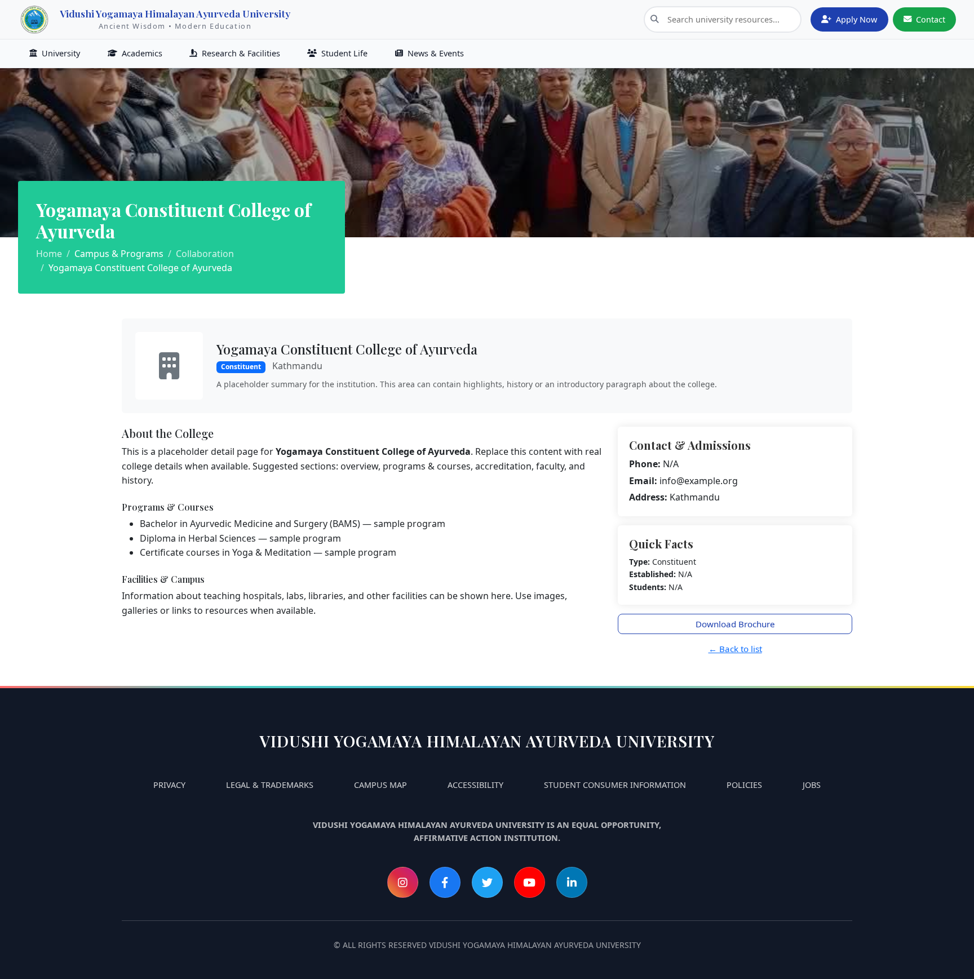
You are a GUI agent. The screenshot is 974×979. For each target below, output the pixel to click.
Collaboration (205, 253)
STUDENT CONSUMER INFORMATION (615, 784)
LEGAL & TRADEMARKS (269, 784)
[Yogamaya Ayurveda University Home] (34, 19)
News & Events (436, 53)
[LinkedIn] (571, 882)
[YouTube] (529, 882)
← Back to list (735, 648)
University (61, 53)
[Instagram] (402, 882)
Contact (930, 19)
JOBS (812, 784)
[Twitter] (487, 882)
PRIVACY (169, 784)
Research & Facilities (241, 53)
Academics (142, 53)
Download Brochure (735, 624)
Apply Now (856, 19)
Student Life (344, 53)
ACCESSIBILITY (475, 784)
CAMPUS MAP (380, 784)
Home (49, 253)
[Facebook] (445, 882)
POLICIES (744, 784)
